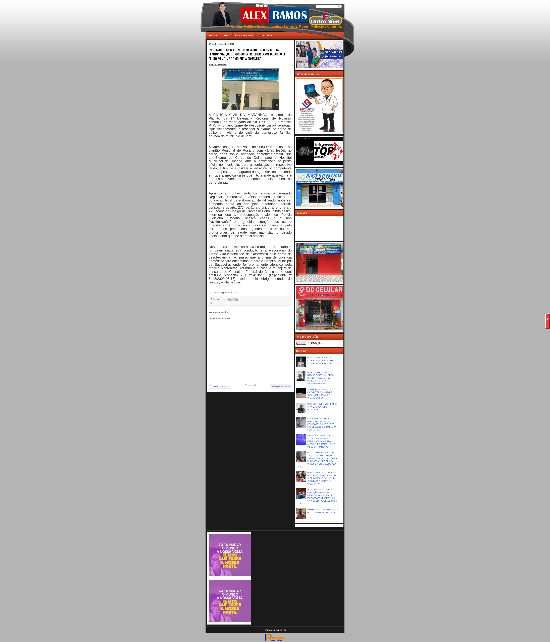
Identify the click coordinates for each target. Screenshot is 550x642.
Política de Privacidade (244, 35)
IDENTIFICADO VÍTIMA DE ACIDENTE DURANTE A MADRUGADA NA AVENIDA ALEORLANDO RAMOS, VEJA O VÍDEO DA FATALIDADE (321, 441)
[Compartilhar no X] (234, 299)
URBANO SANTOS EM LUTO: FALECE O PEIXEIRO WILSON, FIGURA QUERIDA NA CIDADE (321, 360)
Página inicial (213, 35)
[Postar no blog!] (231, 299)
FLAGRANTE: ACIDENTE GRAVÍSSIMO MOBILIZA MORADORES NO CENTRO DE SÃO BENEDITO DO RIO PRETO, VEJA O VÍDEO (321, 424)
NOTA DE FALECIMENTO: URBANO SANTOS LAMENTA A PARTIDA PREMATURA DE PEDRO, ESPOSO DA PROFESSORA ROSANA (320, 378)
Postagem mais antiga (280, 387)
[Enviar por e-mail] (228, 299)
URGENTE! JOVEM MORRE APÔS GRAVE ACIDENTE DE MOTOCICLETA (322, 407)
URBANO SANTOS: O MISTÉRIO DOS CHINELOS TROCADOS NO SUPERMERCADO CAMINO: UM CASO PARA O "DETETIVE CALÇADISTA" (321, 478)
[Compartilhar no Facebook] (236, 299)
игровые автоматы (218, 1)
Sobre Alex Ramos (265, 35)
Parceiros (226, 35)
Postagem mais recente (220, 386)
